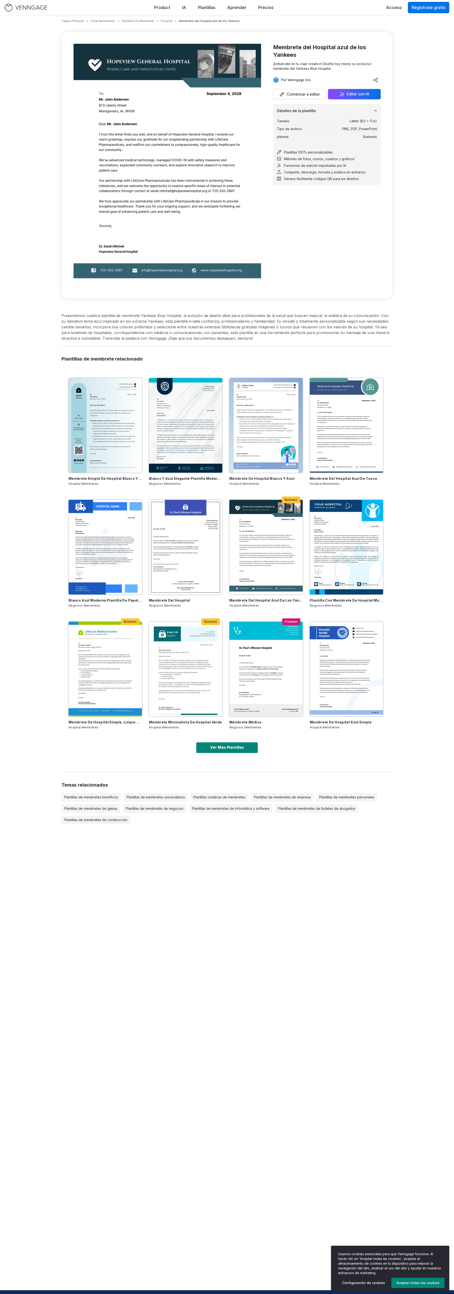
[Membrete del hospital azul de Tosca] (346, 425)
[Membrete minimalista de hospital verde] (185, 669)
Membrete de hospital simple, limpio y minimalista (105, 722)
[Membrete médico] (266, 669)
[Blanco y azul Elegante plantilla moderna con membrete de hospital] (185, 425)
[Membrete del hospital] (185, 547)
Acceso (394, 7)
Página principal (73, 21)
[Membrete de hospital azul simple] (346, 669)
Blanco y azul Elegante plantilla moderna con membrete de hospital (185, 478)
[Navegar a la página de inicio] (26, 8)
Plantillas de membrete (138, 21)
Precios (266, 7)
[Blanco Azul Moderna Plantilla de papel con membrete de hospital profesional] (105, 547)
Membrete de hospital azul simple (340, 722)
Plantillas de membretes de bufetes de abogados (316, 808)
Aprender (236, 7)
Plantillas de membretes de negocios (154, 808)
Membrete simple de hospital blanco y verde (105, 478)
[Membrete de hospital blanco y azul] (266, 425)
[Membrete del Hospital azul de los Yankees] (266, 547)
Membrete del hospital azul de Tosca (343, 478)
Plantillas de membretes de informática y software (231, 808)
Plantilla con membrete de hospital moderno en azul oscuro (346, 600)
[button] (299, 94)
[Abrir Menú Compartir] (375, 80)
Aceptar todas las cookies (418, 1283)
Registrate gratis (428, 7)
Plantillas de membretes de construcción (95, 820)
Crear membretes (103, 21)
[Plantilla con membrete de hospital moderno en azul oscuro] (346, 547)
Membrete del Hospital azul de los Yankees (266, 600)
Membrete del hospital (169, 600)
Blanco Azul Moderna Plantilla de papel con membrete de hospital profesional (105, 600)
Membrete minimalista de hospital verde (185, 722)
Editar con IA (358, 94)
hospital (166, 21)
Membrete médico (245, 722)
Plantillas (206, 7)
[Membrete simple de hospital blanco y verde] (105, 425)
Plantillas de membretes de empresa (282, 797)
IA (184, 7)
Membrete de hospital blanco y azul (261, 478)
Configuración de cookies (363, 1283)
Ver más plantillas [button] (227, 747)
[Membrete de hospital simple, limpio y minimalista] (105, 669)
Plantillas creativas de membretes (219, 797)
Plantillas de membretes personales (347, 797)
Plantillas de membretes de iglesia (90, 808)
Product (162, 7)
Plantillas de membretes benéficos (91, 797)
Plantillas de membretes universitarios (156, 797)
